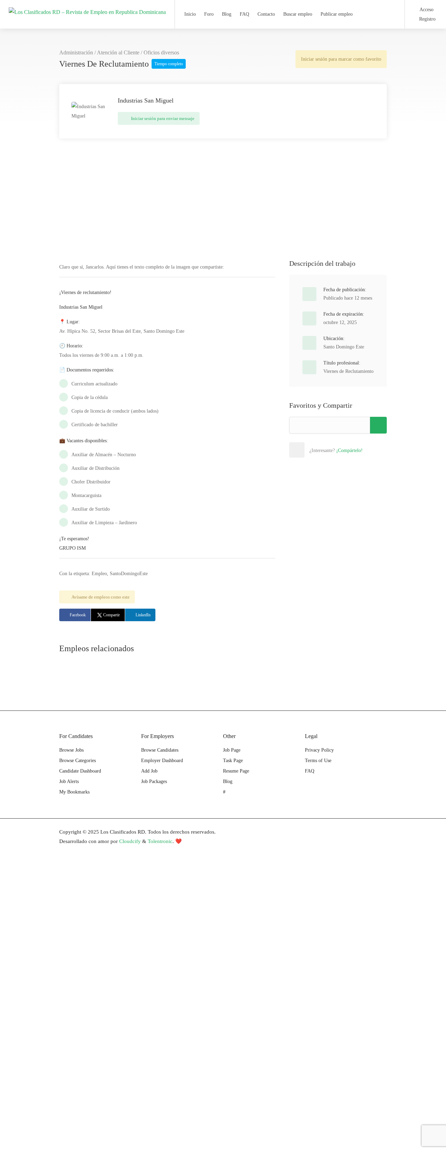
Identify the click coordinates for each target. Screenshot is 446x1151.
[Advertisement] (223, 205)
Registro (427, 19)
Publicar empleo (337, 14)
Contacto (266, 14)
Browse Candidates (159, 750)
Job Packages (154, 781)
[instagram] (382, 832)
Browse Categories (77, 760)
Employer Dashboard (162, 760)
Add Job (149, 771)
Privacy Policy (319, 750)
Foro (209, 14)
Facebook (78, 614)
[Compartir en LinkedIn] (342, 450)
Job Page (231, 750)
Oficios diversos (161, 52)
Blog (226, 14)
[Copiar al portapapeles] (378, 425)
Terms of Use (318, 760)
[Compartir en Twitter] (327, 450)
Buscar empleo (297, 14)
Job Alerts (69, 781)
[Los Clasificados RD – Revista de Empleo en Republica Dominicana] (87, 5)
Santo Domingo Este (343, 346)
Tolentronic (160, 841)
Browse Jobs (71, 750)
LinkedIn (143, 614)
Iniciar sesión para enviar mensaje (162, 118)
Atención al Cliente (118, 52)
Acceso (425, 9)
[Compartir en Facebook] (312, 450)
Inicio (190, 14)
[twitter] (371, 832)
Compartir (111, 614)
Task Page (233, 760)
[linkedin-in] (359, 832)
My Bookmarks (74, 792)
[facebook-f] (348, 832)
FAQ (244, 14)
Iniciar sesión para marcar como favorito (341, 59)
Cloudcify (130, 841)
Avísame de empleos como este (100, 597)
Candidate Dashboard (80, 771)
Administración (76, 52)
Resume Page (236, 771)
